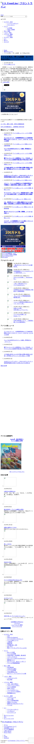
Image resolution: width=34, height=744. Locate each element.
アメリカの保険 (11, 653)
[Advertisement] (17, 12)
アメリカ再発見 (11, 687)
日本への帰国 (11, 29)
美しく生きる (7, 544)
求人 (5, 717)
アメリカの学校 (11, 670)
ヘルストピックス (12, 678)
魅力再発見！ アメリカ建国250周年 (14, 509)
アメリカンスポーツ (12, 709)
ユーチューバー (8, 598)
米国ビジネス (7, 134)
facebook (6, 738)
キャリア (6, 42)
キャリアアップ (11, 712)
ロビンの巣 (10, 699)
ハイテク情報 (28, 133)
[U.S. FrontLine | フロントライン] (17, 6)
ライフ (6, 26)
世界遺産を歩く (11, 693)
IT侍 (8, 636)
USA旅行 (9, 35)
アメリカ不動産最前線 (13, 663)
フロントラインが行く (13, 685)
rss (4, 735)
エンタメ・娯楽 (8, 37)
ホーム (6, 725)
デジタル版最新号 (9, 729)
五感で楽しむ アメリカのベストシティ (14, 616)
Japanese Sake (7, 562)
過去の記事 (4, 365)
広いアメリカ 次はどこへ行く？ (16, 661)
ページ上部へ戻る (6, 628)
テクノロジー (11, 25)
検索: (2, 16)
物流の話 (9, 643)
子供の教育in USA (12, 672)
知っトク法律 (11, 652)
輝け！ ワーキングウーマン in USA (17, 648)
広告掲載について (9, 728)
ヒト (5, 38)
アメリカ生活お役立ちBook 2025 (13, 580)
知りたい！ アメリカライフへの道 (16, 673)
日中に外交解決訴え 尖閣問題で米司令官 (12, 126)
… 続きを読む (6, 82)
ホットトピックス (9, 718)
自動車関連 (7, 145)
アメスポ (9, 705)
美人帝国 (9, 679)
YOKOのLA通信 (11, 669)
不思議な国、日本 (12, 645)
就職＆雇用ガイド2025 (10, 527)
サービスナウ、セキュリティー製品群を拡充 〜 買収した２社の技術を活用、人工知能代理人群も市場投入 (18, 194)
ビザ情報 (9, 28)
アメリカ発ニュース (9, 64)
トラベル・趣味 (8, 34)
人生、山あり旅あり (12, 684)
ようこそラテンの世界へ (14, 691)
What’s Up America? (12, 637)
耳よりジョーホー (9, 715)
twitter (5, 736)
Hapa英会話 (10, 667)
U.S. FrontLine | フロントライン (16, 740)
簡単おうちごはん (12, 702)
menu (2, 15)
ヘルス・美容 (7, 32)
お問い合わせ (7, 731)
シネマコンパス (11, 697)
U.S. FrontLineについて (10, 726)
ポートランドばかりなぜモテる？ (16, 658)
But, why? (10, 646)
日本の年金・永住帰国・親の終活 (16, 655)
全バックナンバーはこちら (17, 471)
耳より (6, 40)
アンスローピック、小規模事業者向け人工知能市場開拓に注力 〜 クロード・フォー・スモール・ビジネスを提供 (18, 139)
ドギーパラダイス (12, 657)
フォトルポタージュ (12, 690)
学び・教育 (7, 31)
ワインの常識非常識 (12, 700)
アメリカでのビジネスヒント (15, 638)
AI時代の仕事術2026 (9, 491)
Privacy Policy (7, 732)
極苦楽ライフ (11, 660)
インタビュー (11, 711)
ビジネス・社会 (8, 22)
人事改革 (9, 642)
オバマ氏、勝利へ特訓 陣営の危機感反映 (12, 124)
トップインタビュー (12, 23)
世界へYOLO (10, 688)
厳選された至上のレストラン (15, 703)
